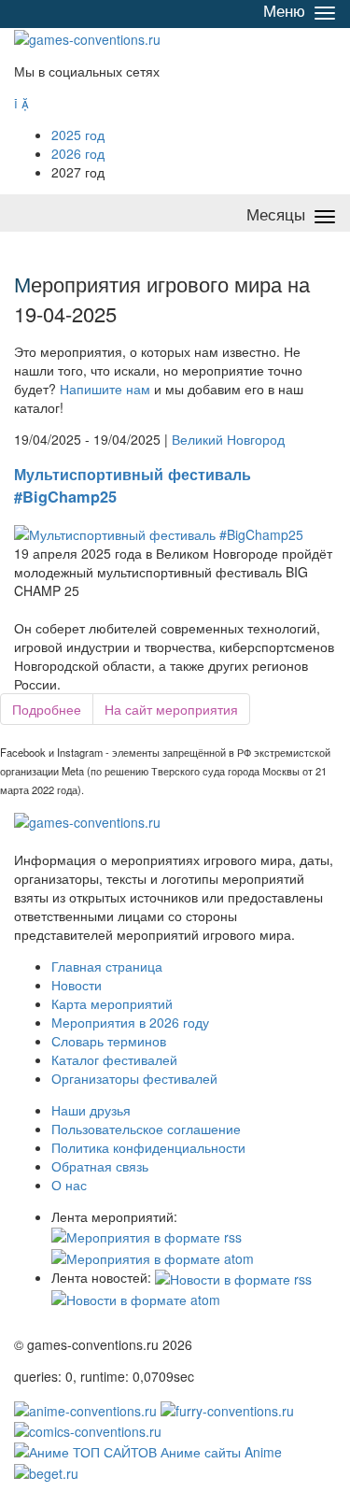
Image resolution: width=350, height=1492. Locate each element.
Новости (76, 984)
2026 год (78, 153)
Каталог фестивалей (114, 1059)
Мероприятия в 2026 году (130, 1022)
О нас (69, 1184)
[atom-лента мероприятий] (152, 1255)
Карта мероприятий (112, 1003)
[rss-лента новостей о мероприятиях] (233, 1277)
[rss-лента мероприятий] (146, 1235)
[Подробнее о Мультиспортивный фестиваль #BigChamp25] (158, 531)
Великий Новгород (228, 439)
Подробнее (46, 709)
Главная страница (106, 966)
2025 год (78, 134)
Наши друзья (91, 1110)
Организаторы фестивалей (134, 1078)
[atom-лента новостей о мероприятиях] (135, 1297)
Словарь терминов (108, 1040)
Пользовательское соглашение (146, 1128)
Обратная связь (99, 1166)
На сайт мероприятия (171, 709)
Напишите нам (105, 388)
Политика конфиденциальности (148, 1147)
